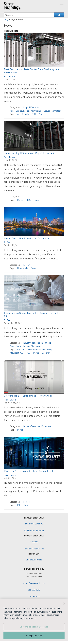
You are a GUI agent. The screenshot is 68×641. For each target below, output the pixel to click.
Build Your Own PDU (34, 523)
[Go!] (59, 14)
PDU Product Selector (34, 530)
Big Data (21, 349)
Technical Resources (34, 548)
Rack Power (9, 76)
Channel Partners (34, 559)
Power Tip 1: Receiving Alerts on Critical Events (29, 470)
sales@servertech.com (34, 583)
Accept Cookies (34, 635)
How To (26, 501)
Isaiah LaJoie (10, 399)
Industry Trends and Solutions (37, 342)
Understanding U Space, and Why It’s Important (29, 153)
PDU (34, 114)
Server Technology (52, 110)
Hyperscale (22, 268)
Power (41, 114)
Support (34, 541)
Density (25, 114)
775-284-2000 (34, 596)
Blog (6, 19)
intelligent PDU (16, 352)
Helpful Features (31, 107)
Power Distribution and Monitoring (25, 110)
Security (46, 352)
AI (18, 114)
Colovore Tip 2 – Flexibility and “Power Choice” (28, 395)
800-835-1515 (34, 590)
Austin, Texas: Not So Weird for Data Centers (28, 238)
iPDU (28, 352)
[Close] (64, 603)
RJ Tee (7, 242)
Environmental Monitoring (40, 349)
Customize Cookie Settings (34, 626)
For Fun (26, 265)
